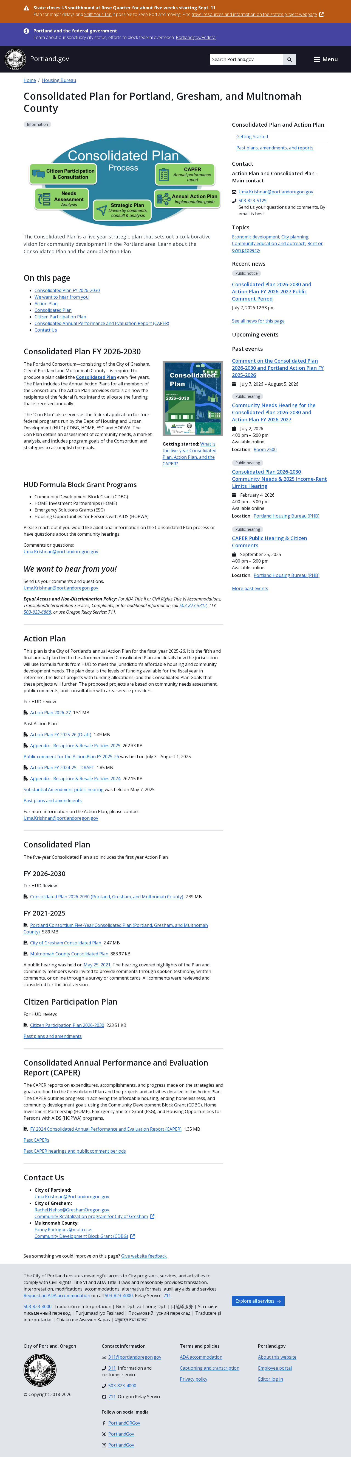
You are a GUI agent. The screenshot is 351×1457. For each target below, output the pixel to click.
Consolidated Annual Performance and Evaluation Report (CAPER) (102, 323)
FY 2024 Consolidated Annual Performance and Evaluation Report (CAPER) (106, 1129)
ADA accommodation (201, 1357)
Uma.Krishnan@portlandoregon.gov (61, 552)
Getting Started (252, 137)
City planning (294, 237)
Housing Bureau (59, 80)
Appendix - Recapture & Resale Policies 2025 (75, 746)
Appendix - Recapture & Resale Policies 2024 (75, 778)
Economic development (255, 237)
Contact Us (46, 330)
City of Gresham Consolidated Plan (65, 943)
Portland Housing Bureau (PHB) (286, 516)
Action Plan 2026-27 (50, 713)
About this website (277, 1357)
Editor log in (270, 1379)
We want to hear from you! (62, 297)
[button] (326, 59)
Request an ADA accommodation (57, 1295)
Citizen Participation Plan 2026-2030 (67, 1025)
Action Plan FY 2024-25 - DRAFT (62, 767)
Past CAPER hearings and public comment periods (75, 1151)
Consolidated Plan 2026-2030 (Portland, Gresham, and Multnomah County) (106, 897)
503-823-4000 (119, 1295)
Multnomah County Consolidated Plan (69, 954)
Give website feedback (144, 1256)
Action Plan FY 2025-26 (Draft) (60, 735)
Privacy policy (193, 1379)
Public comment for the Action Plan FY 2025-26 (71, 756)
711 (167, 1295)
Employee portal (275, 1368)
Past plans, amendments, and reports (274, 148)
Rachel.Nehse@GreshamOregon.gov (72, 1210)
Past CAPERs (36, 1140)
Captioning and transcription (209, 1368)
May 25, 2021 (97, 965)
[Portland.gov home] (36, 59)
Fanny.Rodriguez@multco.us (63, 1230)
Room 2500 (265, 449)
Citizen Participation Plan (60, 317)
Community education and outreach (268, 243)
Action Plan (46, 304)
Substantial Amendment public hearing (64, 789)
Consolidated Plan (53, 310)
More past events (250, 588)
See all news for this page (258, 321)
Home (30, 80)
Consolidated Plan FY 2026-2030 (67, 290)
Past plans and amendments (53, 800)
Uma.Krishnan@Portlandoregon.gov (72, 1197)
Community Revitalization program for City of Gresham (91, 1216)
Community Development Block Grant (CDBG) (81, 1236)
